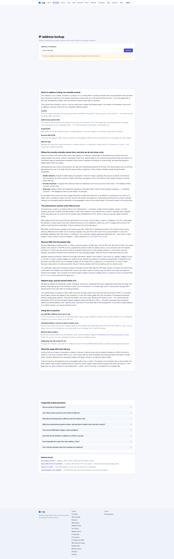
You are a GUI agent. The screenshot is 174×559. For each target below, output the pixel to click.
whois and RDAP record (94, 236)
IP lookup (56, 3)
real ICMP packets (91, 344)
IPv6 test (74, 551)
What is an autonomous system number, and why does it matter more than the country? (74, 424)
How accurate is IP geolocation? (54, 407)
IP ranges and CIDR (78, 540)
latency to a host (47, 467)
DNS (73, 3)
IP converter (76, 537)
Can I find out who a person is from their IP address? (61, 413)
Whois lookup (76, 517)
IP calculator (75, 534)
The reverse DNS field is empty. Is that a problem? (60, 430)
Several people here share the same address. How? (61, 441)
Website (93, 3)
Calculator (101, 3)
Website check (76, 531)
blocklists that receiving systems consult (114, 335)
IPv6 (121, 3)
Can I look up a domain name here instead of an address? (63, 447)
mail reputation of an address (51, 470)
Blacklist (80, 3)
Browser (115, 3)
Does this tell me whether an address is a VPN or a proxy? (63, 436)
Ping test (74, 520)
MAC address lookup (78, 543)
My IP (49, 3)
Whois (63, 3)
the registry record (47, 461)
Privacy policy (108, 514)
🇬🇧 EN (128, 2)
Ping (68, 3)
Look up (128, 50)
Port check (75, 528)
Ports (87, 3)
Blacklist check (76, 525)
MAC (108, 3)
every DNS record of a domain (51, 464)
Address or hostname (48, 47)
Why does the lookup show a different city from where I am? (64, 419)
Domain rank (76, 546)
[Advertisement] (87, 20)
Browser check (76, 549)
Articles (74, 554)
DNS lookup (46, 275)
